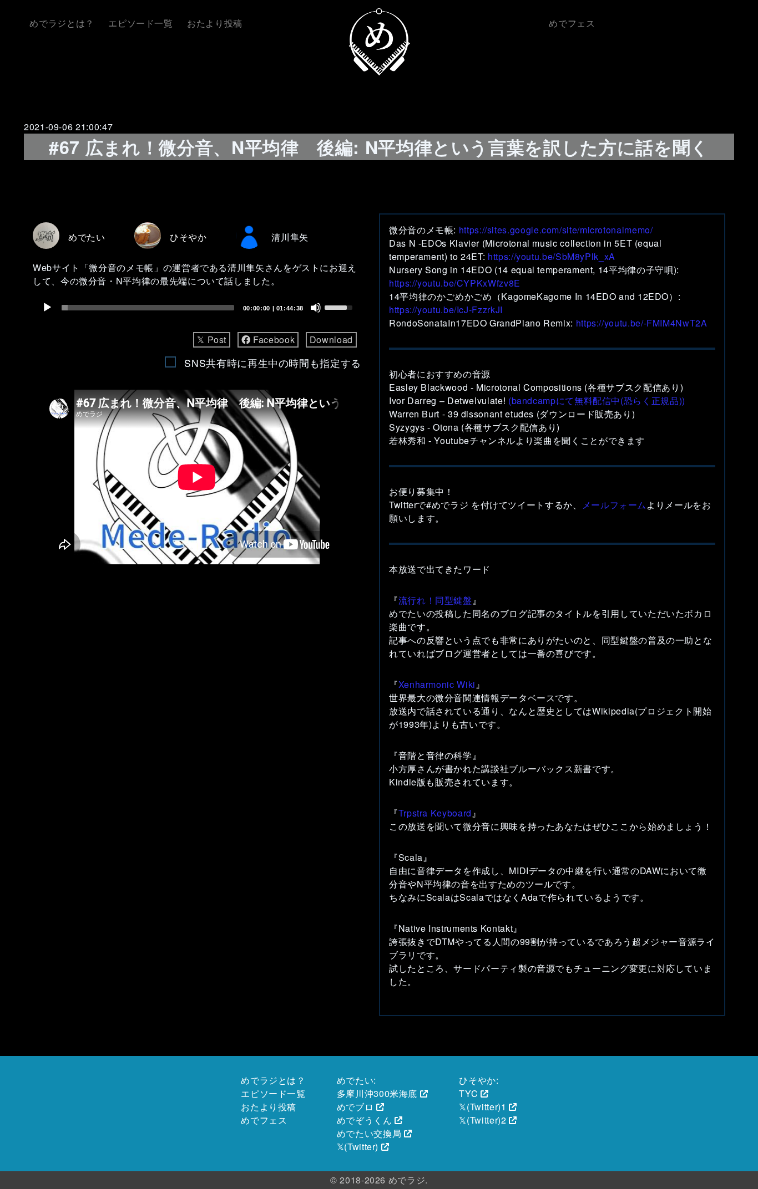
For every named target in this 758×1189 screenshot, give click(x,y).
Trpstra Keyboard (435, 813)
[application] (197, 308)
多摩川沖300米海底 (377, 1093)
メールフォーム (614, 504)
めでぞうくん (364, 1120)
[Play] (47, 307)
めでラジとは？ (61, 23)
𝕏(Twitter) (357, 1146)
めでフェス (572, 23)
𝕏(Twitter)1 (482, 1106)
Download (331, 339)
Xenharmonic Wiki (437, 684)
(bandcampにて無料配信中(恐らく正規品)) (596, 400)
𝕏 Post (211, 339)
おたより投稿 (214, 23)
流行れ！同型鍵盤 (435, 600)
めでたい (86, 237)
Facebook (272, 339)
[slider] (148, 307)
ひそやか (188, 237)
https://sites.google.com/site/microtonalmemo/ (556, 229)
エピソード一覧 (140, 23)
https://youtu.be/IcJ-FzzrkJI (446, 309)
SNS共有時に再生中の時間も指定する (272, 363)
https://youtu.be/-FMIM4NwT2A (642, 323)
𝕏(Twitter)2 (482, 1120)
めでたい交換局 (369, 1133)
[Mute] (315, 307)
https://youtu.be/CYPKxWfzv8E (455, 283)
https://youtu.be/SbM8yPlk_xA (551, 256)
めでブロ (355, 1106)
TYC (468, 1093)
